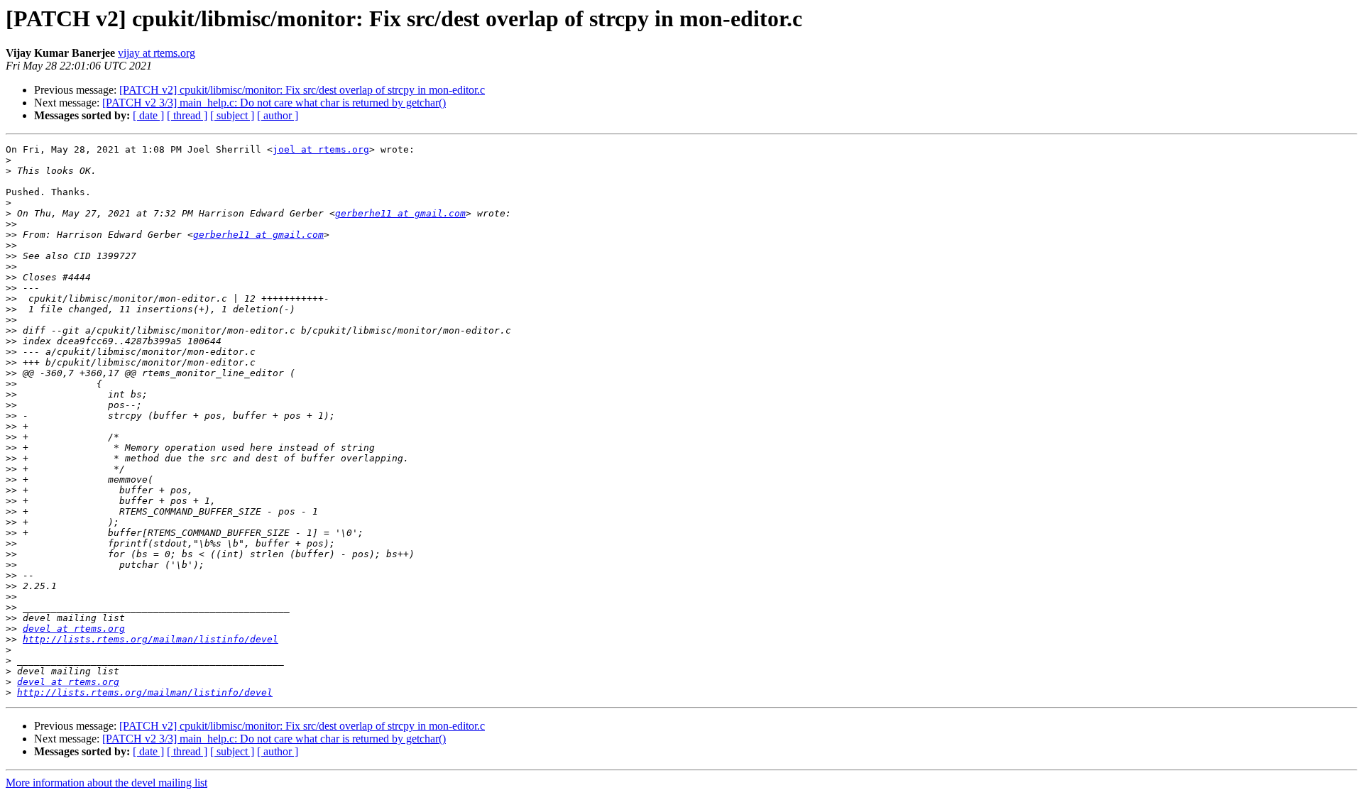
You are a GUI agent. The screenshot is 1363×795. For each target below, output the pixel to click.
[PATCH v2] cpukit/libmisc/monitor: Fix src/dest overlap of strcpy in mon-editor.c (302, 90)
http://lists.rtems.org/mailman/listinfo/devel (150, 639)
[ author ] (277, 115)
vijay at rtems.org (156, 53)
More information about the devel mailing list (106, 783)
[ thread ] (187, 115)
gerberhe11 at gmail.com (400, 213)
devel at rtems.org (74, 628)
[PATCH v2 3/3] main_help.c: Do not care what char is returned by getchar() (274, 103)
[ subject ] (232, 115)
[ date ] (148, 115)
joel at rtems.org (321, 149)
